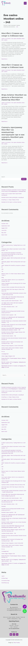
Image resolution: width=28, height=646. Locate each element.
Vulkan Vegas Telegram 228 (8, 356)
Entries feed (4, 578)
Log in (2, 576)
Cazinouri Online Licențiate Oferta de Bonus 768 (13, 287)
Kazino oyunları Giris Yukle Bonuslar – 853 (11, 300)
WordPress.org (5, 582)
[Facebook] (11, 634)
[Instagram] (14, 634)
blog (2, 277)
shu (17, 26)
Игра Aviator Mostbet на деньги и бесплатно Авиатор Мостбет (13, 97)
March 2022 (4, 235)
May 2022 (3, 232)
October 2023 (4, 223)
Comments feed (5, 580)
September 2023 (5, 225)
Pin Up (3, 351)
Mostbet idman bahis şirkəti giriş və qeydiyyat (12, 197)
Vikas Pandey (16, 642)
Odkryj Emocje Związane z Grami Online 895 (12, 345)
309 (2, 269)
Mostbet (3, 309)
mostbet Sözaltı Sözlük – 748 (8, 336)
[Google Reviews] (17, 634)
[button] (25, 611)
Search (3, 176)
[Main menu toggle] (25, 3)
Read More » (4, 59)
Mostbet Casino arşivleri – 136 (8, 315)
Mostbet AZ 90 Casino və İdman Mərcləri (11, 202)
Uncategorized (4, 353)
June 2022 (3, 230)
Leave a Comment (5, 38)
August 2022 (4, 228)
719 (2, 271)
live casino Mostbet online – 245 (9, 306)
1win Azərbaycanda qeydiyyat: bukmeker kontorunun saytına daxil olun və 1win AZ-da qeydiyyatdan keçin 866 (12, 254)
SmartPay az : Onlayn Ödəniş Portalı (10, 199)
